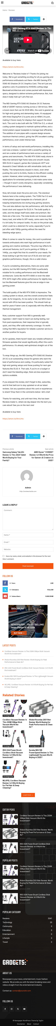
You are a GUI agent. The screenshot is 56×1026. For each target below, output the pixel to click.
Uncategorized (8, 716)
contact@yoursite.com (21, 991)
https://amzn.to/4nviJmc (13, 67)
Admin (28, 487)
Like (51, 583)
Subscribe (49, 596)
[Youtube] (24, 1009)
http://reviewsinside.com (28, 491)
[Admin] (28, 476)
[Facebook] (5, 1009)
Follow (50, 590)
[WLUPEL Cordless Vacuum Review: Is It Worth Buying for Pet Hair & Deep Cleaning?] (15, 769)
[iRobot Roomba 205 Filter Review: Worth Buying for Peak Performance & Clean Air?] (41, 708)
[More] (43, 19)
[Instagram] (11, 1009)
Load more (27, 795)
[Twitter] (17, 1009)
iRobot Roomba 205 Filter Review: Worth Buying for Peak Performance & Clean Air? (36, 832)
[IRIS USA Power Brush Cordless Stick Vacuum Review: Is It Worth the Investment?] (15, 738)
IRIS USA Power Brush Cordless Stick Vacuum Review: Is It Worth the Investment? (35, 846)
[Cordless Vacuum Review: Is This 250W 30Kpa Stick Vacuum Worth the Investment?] (15, 708)
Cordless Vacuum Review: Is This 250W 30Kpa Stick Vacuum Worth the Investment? (36, 818)
